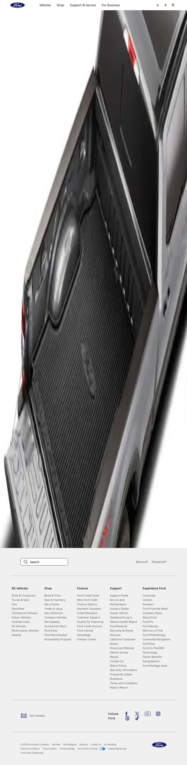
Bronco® (142, 562)
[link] (56, 744)
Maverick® (159, 562)
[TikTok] (137, 718)
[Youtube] (148, 714)
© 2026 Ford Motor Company (34, 744)
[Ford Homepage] (159, 744)
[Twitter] (137, 714)
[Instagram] (158, 714)
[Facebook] (127, 714)
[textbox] (44, 562)
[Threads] (127, 718)
